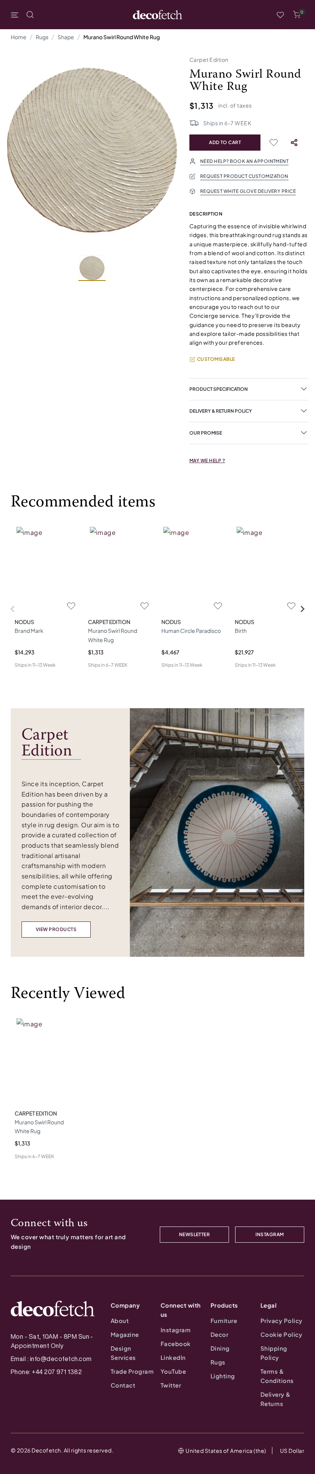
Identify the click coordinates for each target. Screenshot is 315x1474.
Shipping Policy (273, 1353)
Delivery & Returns (275, 1399)
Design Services (123, 1353)
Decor (219, 1334)
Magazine (125, 1334)
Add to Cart (225, 142)
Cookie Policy (281, 1334)
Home (19, 36)
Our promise (205, 433)
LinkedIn (173, 1357)
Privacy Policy (281, 1320)
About (120, 1320)
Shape (66, 36)
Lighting (223, 1375)
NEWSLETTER (194, 1234)
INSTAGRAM (269, 1234)
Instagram (176, 1329)
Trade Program (132, 1371)
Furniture (224, 1320)
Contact (123, 1385)
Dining (220, 1348)
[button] (296, 14)
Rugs (42, 36)
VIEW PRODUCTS (56, 929)
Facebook (176, 1343)
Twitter (171, 1385)
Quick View (28, 677)
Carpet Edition (209, 59)
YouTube (173, 1371)
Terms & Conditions (277, 1376)
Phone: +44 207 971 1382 (46, 1372)
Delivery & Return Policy (220, 411)
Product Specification (218, 389)
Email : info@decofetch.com (51, 1359)
